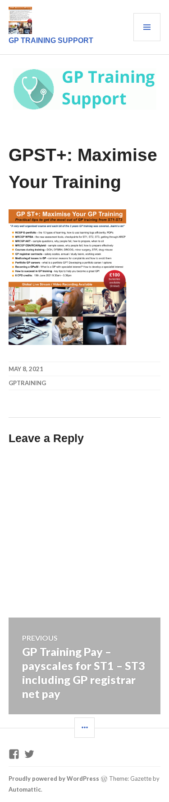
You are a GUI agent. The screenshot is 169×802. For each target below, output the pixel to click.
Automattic (25, 789)
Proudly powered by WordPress (54, 778)
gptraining (27, 383)
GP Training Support (51, 40)
